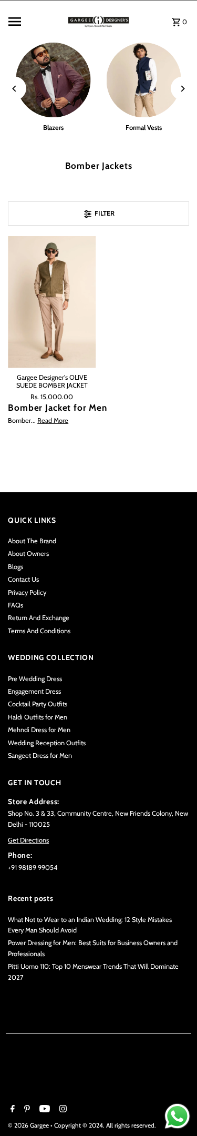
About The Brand (32, 541)
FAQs (15, 605)
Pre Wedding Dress (35, 679)
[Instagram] (62, 1109)
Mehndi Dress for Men (39, 730)
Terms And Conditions (39, 631)
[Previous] (14, 88)
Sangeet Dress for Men (40, 755)
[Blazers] (53, 80)
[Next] (182, 88)
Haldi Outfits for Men (37, 717)
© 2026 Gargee (29, 1125)
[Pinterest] (26, 1109)
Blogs (15, 567)
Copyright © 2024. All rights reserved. (105, 1125)
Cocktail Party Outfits (37, 704)
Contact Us (23, 579)
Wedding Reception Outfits (47, 743)
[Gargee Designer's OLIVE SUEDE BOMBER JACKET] (52, 302)
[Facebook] (11, 1109)
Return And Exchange (38, 618)
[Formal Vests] (144, 80)
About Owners (28, 553)
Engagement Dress (34, 691)
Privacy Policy (27, 592)
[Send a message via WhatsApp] (177, 1116)
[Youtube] (43, 1109)
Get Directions (28, 840)
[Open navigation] (35, 21)
